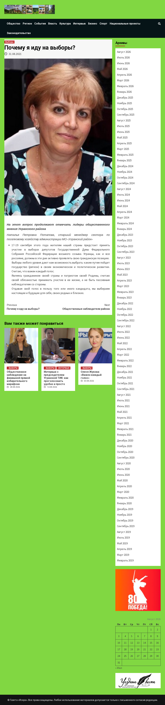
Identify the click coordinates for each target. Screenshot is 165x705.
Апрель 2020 (124, 486)
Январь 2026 (124, 92)
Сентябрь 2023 (125, 252)
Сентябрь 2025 (125, 114)
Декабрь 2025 (125, 97)
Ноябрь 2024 (124, 172)
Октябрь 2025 (125, 109)
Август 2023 (124, 257)
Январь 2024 (124, 229)
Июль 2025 (123, 126)
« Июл (118, 667)
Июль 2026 (123, 57)
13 (138, 642)
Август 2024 (124, 189)
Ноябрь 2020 (124, 446)
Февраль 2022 (125, 360)
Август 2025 (124, 120)
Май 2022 (122, 343)
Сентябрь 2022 (125, 320)
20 (138, 649)
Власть (52, 23)
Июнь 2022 (123, 337)
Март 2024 (123, 217)
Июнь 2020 (123, 475)
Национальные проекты (125, 23)
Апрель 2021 (124, 417)
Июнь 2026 (123, 63)
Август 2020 (124, 463)
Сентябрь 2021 (125, 389)
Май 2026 (122, 69)
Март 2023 (123, 286)
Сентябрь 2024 (125, 183)
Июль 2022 (123, 332)
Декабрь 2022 (125, 303)
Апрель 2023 (124, 280)
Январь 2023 (124, 297)
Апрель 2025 (124, 143)
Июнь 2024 (123, 200)
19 (131, 649)
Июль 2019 (123, 537)
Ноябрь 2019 (124, 514)
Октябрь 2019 (125, 520)
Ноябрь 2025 (124, 103)
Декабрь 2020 (125, 440)
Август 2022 (124, 326)
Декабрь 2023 (125, 235)
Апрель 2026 (124, 74)
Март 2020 (123, 492)
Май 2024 (122, 206)
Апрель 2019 (124, 549)
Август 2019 (124, 532)
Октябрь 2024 (125, 177)
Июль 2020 (123, 469)
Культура (65, 23)
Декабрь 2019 (125, 509)
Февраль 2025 (125, 154)
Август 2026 (124, 52)
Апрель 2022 (124, 349)
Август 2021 (124, 395)
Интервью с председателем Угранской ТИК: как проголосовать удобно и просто (56, 378)
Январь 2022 (124, 366)
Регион (27, 23)
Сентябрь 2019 (125, 526)
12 (131, 642)
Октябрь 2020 (125, 452)
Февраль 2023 (125, 292)
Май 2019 (122, 543)
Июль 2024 (123, 194)
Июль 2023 (123, 263)
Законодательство (19, 33)
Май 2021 (122, 412)
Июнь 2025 (123, 132)
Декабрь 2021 (125, 372)
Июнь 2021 (123, 406)
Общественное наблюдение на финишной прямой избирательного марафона (18, 378)
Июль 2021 (123, 400)
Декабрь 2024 (125, 166)
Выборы (9, 42)
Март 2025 (123, 149)
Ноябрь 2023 (124, 240)
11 (125, 642)
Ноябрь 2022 (124, 309)
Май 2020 (122, 480)
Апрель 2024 (124, 212)
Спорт (103, 23)
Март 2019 (123, 555)
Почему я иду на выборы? (23, 306)
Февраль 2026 (125, 86)
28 (144, 656)
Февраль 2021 (125, 429)
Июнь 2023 (123, 269)
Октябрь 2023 (125, 246)
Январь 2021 (124, 434)
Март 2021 (123, 423)
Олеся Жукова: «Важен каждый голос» (91, 374)
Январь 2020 (124, 503)
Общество (13, 23)
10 (118, 642)
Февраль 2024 (125, 223)
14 (144, 642)
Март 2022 (123, 354)
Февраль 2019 (125, 560)
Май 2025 (122, 137)
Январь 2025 (124, 160)
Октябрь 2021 (125, 383)
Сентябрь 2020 (125, 457)
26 (131, 656)
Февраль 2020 (125, 497)
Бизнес (92, 23)
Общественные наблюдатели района (86, 306)
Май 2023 (122, 274)
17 (118, 649)
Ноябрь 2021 (124, 377)
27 (138, 656)
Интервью (79, 23)
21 (144, 649)
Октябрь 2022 (125, 315)
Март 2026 (123, 80)
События (40, 23)
